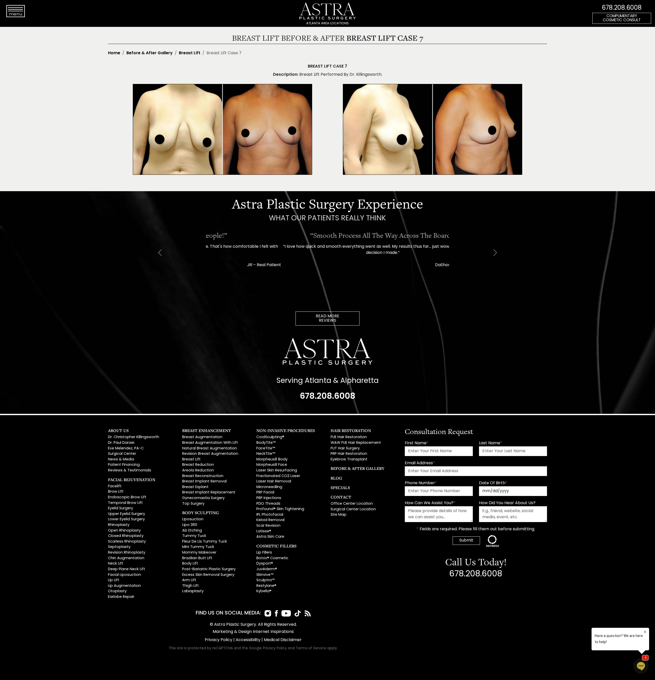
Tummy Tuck (194, 536)
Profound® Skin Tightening (280, 509)
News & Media (121, 459)
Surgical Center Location (353, 509)
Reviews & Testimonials (129, 470)
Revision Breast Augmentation (210, 454)
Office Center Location (352, 504)
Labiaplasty (193, 591)
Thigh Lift (190, 586)
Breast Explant (195, 487)
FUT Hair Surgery (345, 448)
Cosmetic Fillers (276, 546)
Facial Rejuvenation (131, 479)
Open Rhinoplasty (124, 531)
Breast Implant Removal (204, 481)
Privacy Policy (218, 640)
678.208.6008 (622, 8)
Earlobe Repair (121, 597)
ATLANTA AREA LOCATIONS (327, 23)
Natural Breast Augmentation (209, 448)
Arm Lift (189, 580)
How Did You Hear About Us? (507, 503)
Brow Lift (116, 492)
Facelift (115, 486)
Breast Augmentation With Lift (210, 443)
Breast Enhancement (206, 430)
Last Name (490, 443)
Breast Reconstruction (202, 476)
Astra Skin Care (270, 537)
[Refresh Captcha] (492, 540)
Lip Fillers (264, 553)
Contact (341, 497)
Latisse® (263, 531)
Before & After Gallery (149, 53)
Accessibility (248, 640)
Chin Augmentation (126, 558)
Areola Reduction (198, 470)
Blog (336, 478)
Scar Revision (268, 526)
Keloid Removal (270, 520)
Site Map (338, 515)
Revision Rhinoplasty (126, 553)
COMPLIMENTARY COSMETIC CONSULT (622, 18)
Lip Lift (113, 580)
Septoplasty (119, 547)
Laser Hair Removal (273, 481)
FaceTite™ (265, 448)
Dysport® (264, 564)
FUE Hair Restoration (349, 437)
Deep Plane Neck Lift (126, 569)
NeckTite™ (265, 454)
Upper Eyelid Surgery (126, 514)
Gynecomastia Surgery (203, 498)
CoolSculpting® (270, 437)
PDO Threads (268, 504)
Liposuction (192, 519)
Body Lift (190, 564)
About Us (118, 430)
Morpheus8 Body (272, 459)
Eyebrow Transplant (349, 459)
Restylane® (266, 586)
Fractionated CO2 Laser (278, 476)
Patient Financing (124, 465)
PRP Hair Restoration (349, 454)
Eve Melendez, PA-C (126, 448)
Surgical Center (122, 454)
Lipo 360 (189, 525)
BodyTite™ (266, 443)
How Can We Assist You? (430, 503)
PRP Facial (265, 492)
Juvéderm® (266, 569)
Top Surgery (193, 504)
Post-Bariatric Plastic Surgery (209, 569)
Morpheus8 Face (271, 465)
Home (114, 53)
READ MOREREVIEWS (327, 318)
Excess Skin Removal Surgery (208, 575)
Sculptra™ (265, 580)
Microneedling (269, 487)
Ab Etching (192, 531)
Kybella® (263, 591)
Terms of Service (311, 648)
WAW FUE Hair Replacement (356, 443)
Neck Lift (115, 564)
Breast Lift (189, 53)
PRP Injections (268, 498)
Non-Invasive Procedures (285, 430)
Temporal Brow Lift (125, 503)
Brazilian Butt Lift (197, 558)
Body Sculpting (200, 512)
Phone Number (421, 483)
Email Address (420, 463)
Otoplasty (117, 591)
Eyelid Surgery (120, 508)
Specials (340, 487)
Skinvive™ (264, 575)
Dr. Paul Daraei (121, 443)
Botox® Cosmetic (272, 558)
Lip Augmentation (124, 586)
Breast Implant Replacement (208, 492)
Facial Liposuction (124, 575)
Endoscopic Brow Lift (127, 497)
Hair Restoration (351, 430)
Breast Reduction (198, 465)
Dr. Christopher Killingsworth (133, 437)
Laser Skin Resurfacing (276, 470)
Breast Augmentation (202, 437)
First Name (417, 443)
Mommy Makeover (199, 553)
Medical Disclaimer (283, 640)
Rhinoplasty (118, 525)
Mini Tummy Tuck (198, 547)
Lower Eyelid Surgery (126, 519)
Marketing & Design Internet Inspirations (253, 632)
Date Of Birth (493, 483)
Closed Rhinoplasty (126, 536)
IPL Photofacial (269, 515)
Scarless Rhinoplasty (127, 542)
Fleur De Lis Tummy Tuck (204, 542)
